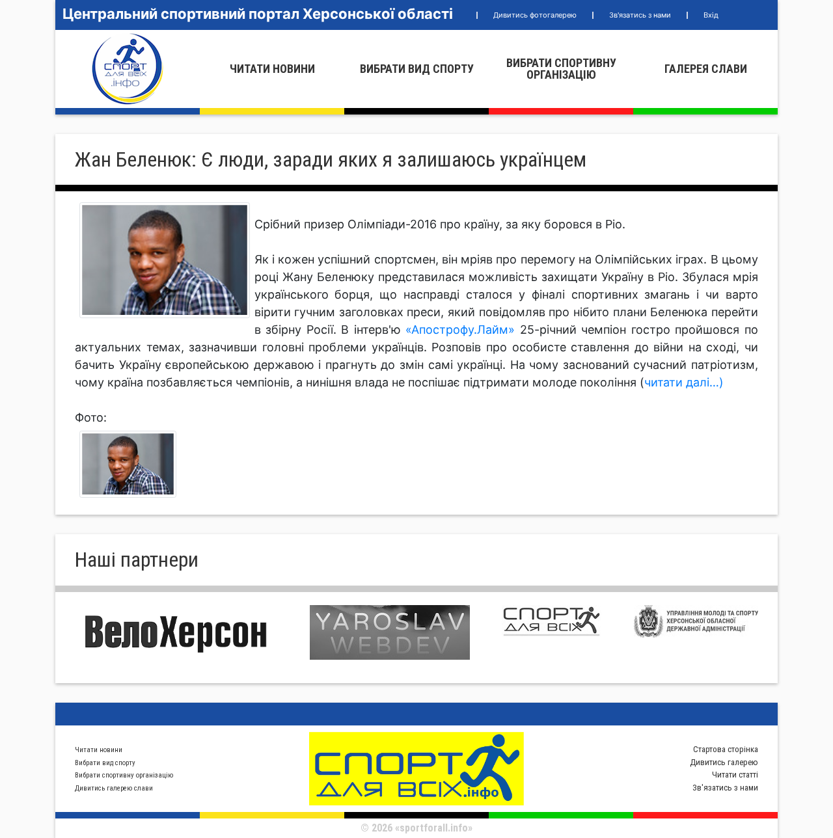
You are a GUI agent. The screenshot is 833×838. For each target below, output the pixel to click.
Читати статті (735, 774)
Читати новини (272, 68)
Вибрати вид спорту (417, 68)
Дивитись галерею (724, 762)
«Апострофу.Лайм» (462, 329)
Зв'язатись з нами (640, 15)
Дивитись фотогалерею (535, 15)
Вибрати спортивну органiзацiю (561, 68)
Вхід (710, 15)
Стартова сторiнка (725, 749)
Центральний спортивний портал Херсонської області (257, 13)
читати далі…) (684, 382)
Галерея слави (705, 68)
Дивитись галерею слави (114, 788)
